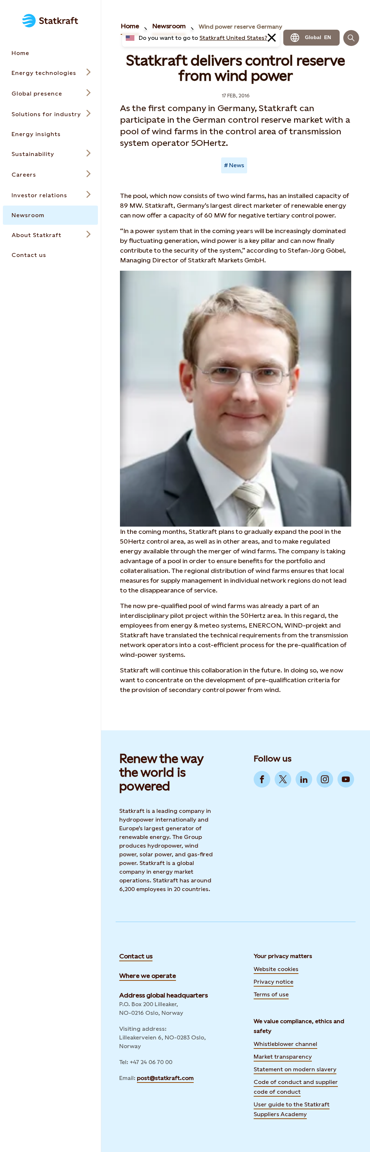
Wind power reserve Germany (240, 26)
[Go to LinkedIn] (304, 779)
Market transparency (283, 1056)
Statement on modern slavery (295, 1069)
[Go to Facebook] (262, 779)
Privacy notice (273, 981)
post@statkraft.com (165, 1078)
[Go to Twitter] (283, 779)
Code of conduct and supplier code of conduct (296, 1087)
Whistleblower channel (285, 1044)
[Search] (351, 38)
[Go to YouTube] (345, 779)
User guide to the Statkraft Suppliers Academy (292, 1109)
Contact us (135, 956)
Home (130, 26)
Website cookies (276, 969)
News (236, 165)
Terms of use (271, 994)
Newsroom (169, 26)
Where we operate (147, 975)
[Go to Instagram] (325, 779)
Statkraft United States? (233, 37)
